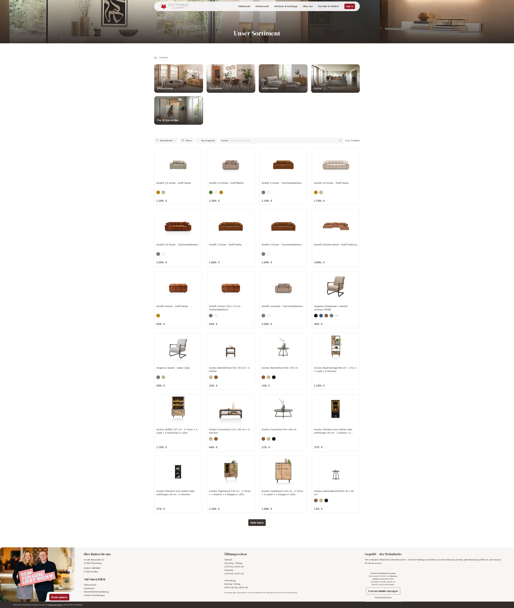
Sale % (349, 6)
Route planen (59, 597)
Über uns (308, 6)
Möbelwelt (244, 6)
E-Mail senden (91, 571)
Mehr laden (257, 522)
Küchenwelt (262, 6)
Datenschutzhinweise (383, 597)
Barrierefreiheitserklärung (96, 591)
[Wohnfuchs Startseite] (174, 6)
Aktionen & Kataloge (286, 6)
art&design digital (55, 605)
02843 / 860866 (92, 568)
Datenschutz (90, 584)
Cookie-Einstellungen (94, 595)
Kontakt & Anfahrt (328, 6)
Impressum (89, 588)
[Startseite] (155, 57)
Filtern (188, 140)
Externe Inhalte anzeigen (383, 591)
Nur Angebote (208, 140)
